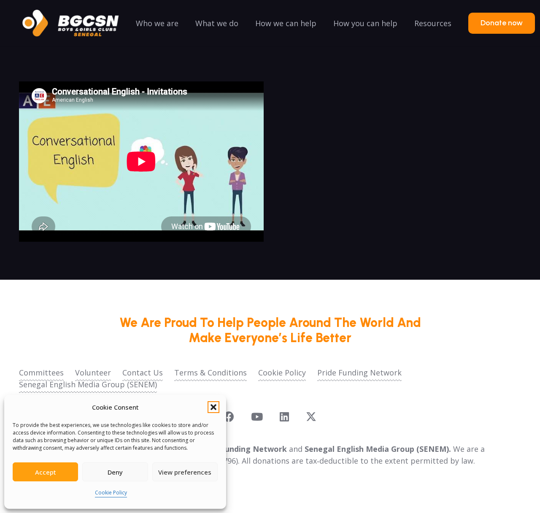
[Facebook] (229, 416)
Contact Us (142, 372)
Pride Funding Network (359, 372)
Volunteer (93, 372)
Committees (41, 372)
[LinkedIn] (284, 416)
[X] (311, 416)
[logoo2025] (76, 23)
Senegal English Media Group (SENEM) (88, 384)
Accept (45, 472)
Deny (115, 472)
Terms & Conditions (210, 372)
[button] (213, 407)
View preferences (184, 472)
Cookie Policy (111, 492)
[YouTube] (257, 416)
